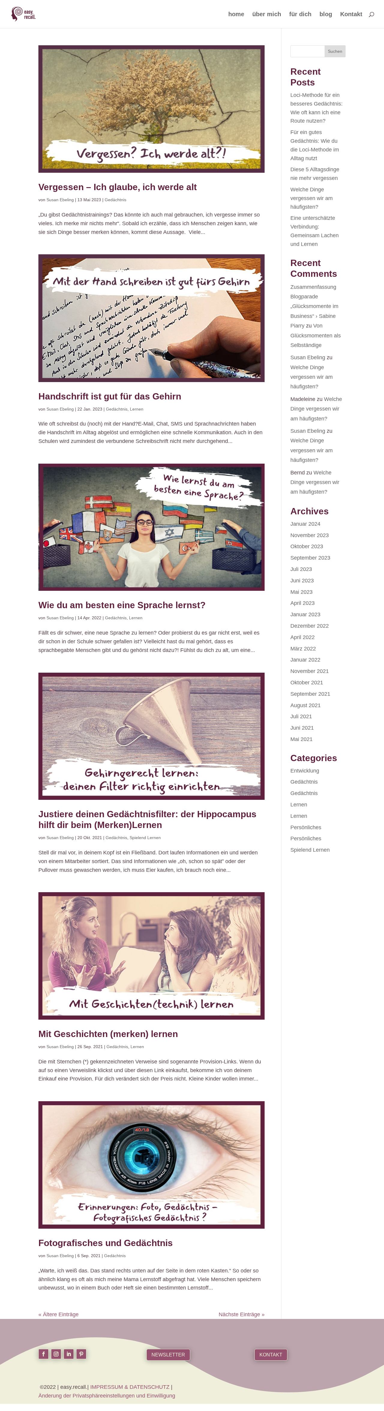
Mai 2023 (301, 592)
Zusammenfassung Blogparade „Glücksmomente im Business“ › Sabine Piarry (314, 306)
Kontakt (351, 14)
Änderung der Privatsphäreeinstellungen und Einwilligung (106, 1396)
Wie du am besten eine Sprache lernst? (122, 605)
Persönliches (305, 827)
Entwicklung (304, 771)
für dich (300, 14)
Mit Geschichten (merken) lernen (108, 1034)
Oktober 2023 (306, 546)
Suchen (335, 51)
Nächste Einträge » (242, 1314)
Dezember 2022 (309, 626)
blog (326, 14)
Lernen (136, 409)
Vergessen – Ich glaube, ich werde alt (117, 187)
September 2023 (310, 558)
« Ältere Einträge (58, 1314)
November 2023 (309, 535)
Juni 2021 (302, 728)
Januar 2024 (305, 524)
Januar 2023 (305, 614)
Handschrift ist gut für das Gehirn (109, 396)
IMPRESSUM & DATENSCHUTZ (130, 1387)
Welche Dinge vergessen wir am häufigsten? (311, 198)
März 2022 (303, 649)
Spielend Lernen (145, 837)
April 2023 (302, 603)
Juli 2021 (301, 716)
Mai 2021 (301, 739)
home (236, 14)
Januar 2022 (305, 660)
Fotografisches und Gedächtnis (105, 1243)
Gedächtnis (115, 199)
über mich (266, 14)
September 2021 (310, 694)
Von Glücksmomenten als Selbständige (315, 335)
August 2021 (305, 705)
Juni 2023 (302, 581)
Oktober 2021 (306, 683)
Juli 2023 (301, 569)
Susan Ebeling (60, 199)
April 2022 (302, 637)
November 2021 (309, 671)
